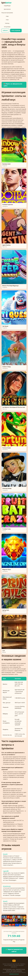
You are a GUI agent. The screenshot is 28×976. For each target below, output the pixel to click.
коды (7, 16)
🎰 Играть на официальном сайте (13, 85)
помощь (7, 23)
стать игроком (15, 30)
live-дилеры (7, 26)
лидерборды (7, 5)
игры (7, 19)
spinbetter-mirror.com (14, 974)
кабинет (5, 30)
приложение (7, 9)
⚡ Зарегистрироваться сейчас (14, 950)
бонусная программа (7, 12)
